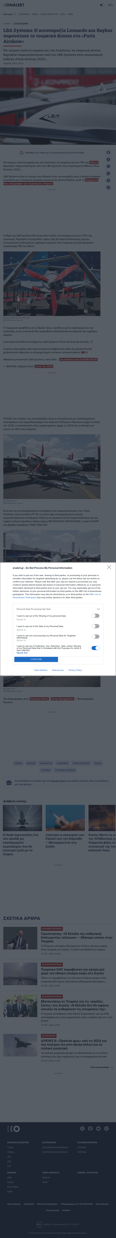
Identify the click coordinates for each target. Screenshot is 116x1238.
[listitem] (58, 609)
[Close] (110, 568)
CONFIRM (36, 659)
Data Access (58, 670)
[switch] (95, 616)
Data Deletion (40, 670)
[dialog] (58, 619)
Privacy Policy (75, 670)
